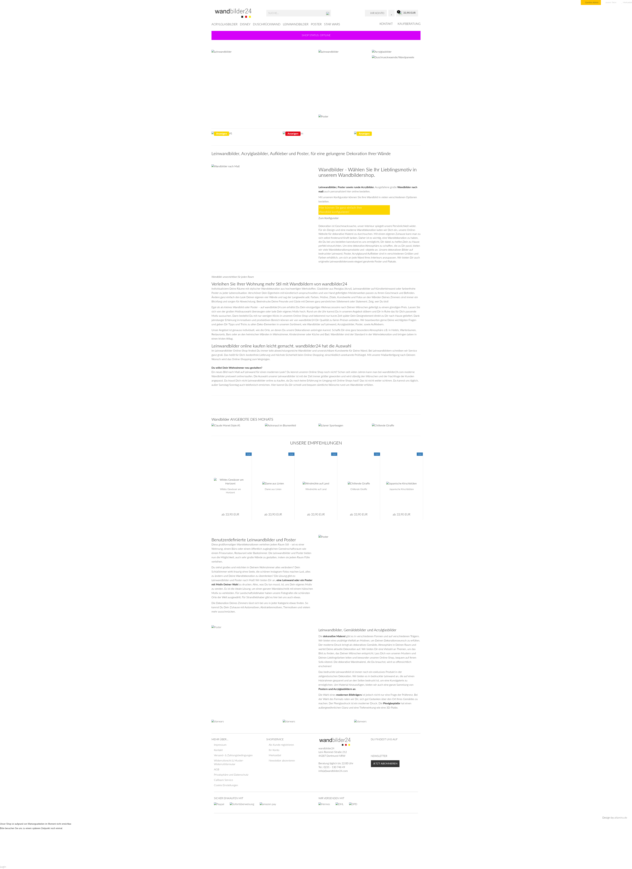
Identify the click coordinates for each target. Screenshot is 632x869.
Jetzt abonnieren (385, 763)
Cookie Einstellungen (226, 785)
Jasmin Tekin (610, 2)
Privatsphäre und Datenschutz (231, 774)
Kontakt (386, 24)
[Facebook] (373, 747)
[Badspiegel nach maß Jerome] (289, 426)
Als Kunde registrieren (281, 745)
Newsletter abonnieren (282, 760)
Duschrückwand (266, 24)
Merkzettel (275, 755)
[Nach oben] (623, 864)
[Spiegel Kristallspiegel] (262, 166)
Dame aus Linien (273, 489)
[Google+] (384, 747)
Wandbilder (331, 169)
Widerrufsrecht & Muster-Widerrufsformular (229, 762)
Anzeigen (221, 133)
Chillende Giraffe (358, 489)
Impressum (220, 745)
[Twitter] (390, 747)
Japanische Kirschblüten (401, 489)
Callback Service (223, 780)
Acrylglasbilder (224, 24)
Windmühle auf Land (316, 489)
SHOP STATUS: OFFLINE (316, 35)
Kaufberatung (409, 24)
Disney (245, 24)
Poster (316, 24)
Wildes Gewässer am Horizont (230, 491)
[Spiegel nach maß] (235, 426)
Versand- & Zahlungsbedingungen (233, 755)
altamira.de (620, 817)
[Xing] (379, 747)
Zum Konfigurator (328, 218)
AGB (216, 769)
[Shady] (387, 133)
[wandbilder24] (237, 13)
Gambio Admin (591, 2)
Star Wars (332, 24)
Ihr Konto (274, 750)
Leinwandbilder (295, 24)
